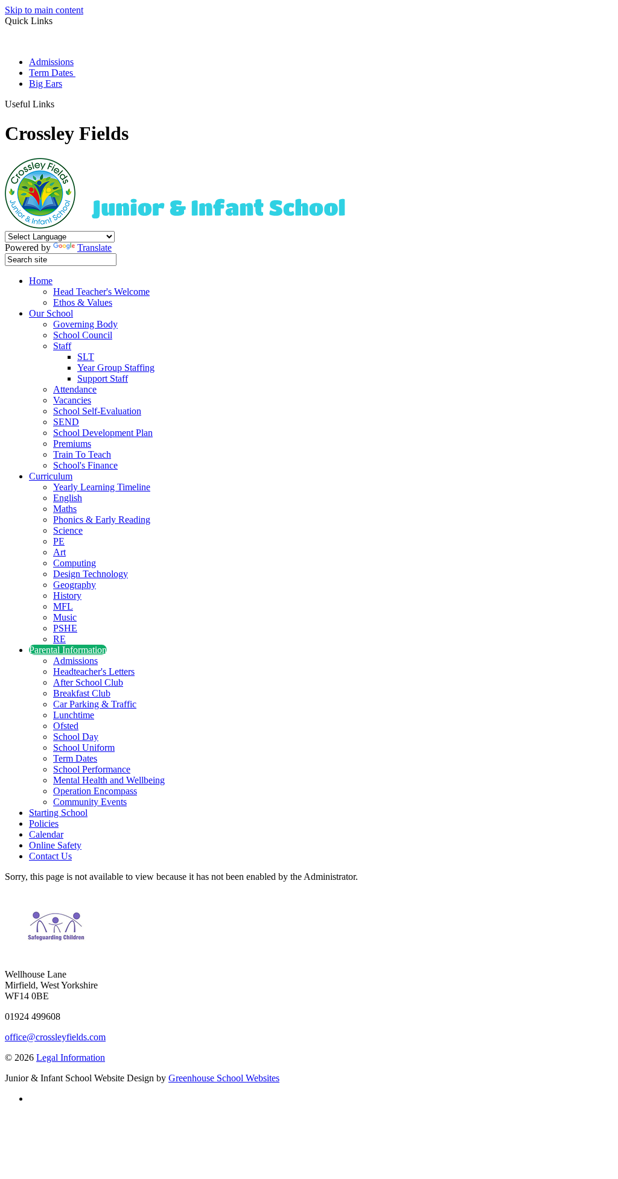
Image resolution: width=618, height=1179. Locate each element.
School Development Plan (103, 433)
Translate (94, 247)
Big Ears (45, 83)
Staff (62, 346)
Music (65, 617)
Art (59, 552)
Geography (74, 585)
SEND (66, 422)
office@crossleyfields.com (55, 1037)
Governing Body (85, 324)
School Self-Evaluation (97, 411)
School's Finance (85, 465)
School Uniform (84, 747)
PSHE (65, 628)
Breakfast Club (81, 693)
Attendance (75, 389)
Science (68, 530)
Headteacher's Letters (94, 671)
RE (59, 639)
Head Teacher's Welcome (101, 291)
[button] (59, 103)
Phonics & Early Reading (101, 519)
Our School (51, 313)
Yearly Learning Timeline (101, 487)
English (67, 498)
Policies (44, 823)
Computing (74, 563)
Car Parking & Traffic (94, 704)
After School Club (88, 682)
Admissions (51, 62)
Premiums (72, 443)
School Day (75, 737)
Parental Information (68, 650)
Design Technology (90, 574)
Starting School (58, 813)
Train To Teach (82, 454)
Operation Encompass (95, 791)
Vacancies (72, 400)
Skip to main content (44, 10)
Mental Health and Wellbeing (109, 780)
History (67, 595)
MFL (63, 606)
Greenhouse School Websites (223, 1078)
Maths (65, 509)
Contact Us (50, 856)
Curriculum (50, 476)
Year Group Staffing (115, 367)
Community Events (90, 802)
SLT (85, 357)
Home (41, 281)
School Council (82, 335)
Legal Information (70, 1057)
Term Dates (52, 73)
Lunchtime (73, 715)
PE (59, 541)
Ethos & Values (82, 302)
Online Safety (55, 845)
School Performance (91, 769)
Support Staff (102, 378)
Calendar (46, 834)
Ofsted (65, 726)
